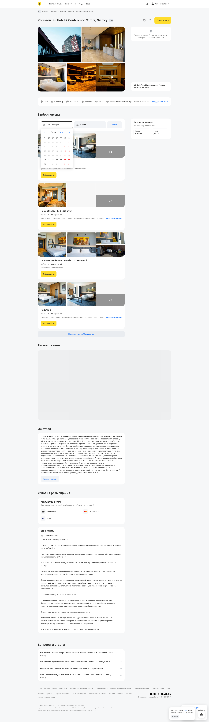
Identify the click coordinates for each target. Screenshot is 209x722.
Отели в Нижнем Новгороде (120, 688)
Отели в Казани (102, 688)
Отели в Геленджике (141, 688)
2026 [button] (60, 132)
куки (185, 710)
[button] (39, 11)
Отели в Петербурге (59, 688)
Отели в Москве (44, 688)
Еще (168, 688)
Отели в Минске (158, 688)
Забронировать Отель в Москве (81, 688)
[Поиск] (146, 4)
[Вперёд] (69, 132)
